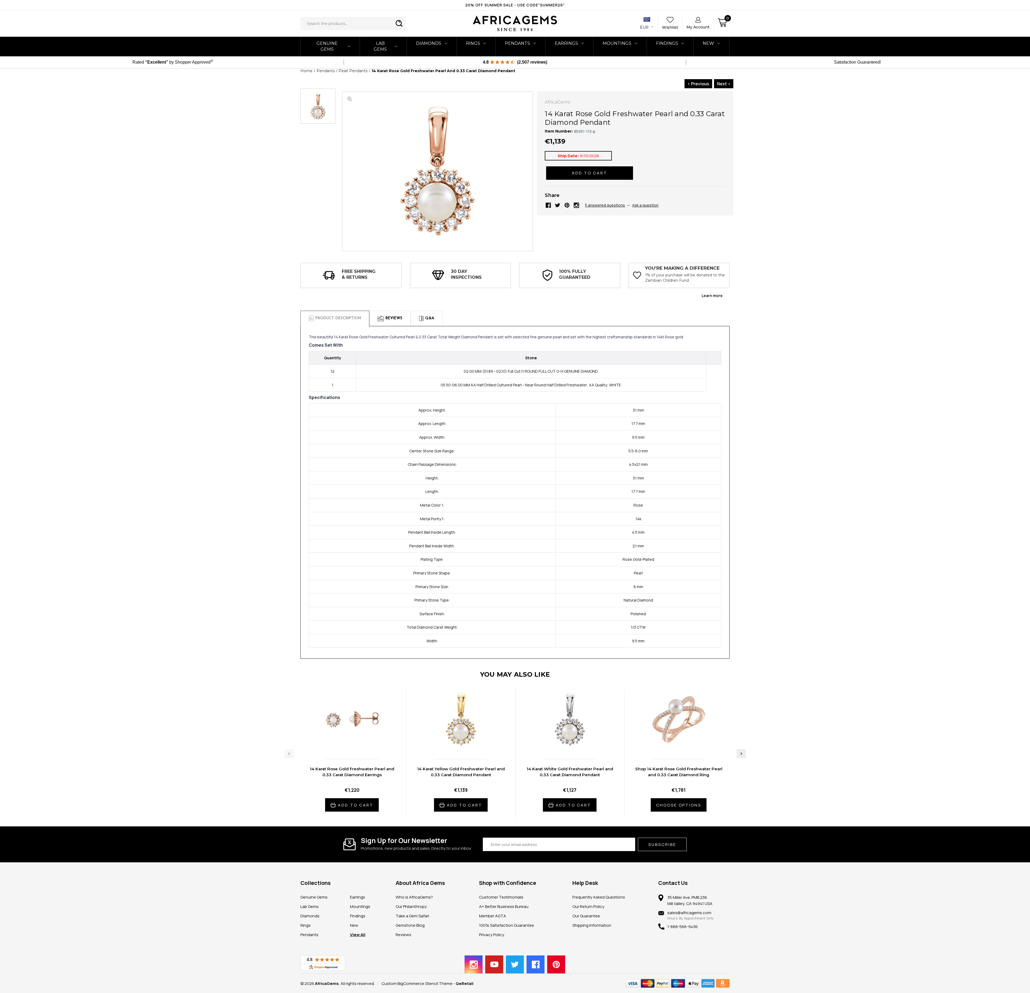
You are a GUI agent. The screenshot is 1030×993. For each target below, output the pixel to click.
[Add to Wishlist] (357, 743)
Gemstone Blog (410, 925)
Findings (667, 43)
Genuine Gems (327, 46)
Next (741, 754)
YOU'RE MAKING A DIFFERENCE (682, 268)
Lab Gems (380, 46)
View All (357, 934)
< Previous (698, 84)
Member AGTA (492, 916)
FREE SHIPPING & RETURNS (359, 274)
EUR (645, 27)
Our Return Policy (588, 906)
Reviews (403, 934)
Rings (473, 43)
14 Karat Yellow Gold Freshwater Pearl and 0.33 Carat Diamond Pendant (461, 771)
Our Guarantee (586, 916)
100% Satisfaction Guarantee (506, 925)
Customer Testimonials (501, 897)
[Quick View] (346, 743)
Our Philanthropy (411, 906)
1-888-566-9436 (682, 926)
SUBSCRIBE (662, 844)
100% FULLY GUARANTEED (574, 274)
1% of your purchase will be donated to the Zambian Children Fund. (685, 278)
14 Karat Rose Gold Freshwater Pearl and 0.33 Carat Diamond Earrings (352, 771)
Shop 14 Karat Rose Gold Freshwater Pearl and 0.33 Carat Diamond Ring (678, 771)
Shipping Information (591, 925)
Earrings (566, 43)
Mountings (617, 43)
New (354, 925)
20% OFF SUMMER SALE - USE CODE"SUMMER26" (515, 5)
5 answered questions (605, 205)
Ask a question (645, 205)
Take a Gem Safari (412, 916)
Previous (289, 754)
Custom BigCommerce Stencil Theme (417, 983)
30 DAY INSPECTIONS (466, 274)
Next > (723, 84)
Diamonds (428, 43)
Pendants (517, 43)
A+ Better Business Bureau (503, 906)
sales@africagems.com (689, 912)
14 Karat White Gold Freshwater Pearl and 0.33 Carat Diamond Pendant (570, 771)
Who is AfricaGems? (414, 897)
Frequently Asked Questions (598, 897)
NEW (708, 43)
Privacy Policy (491, 934)
